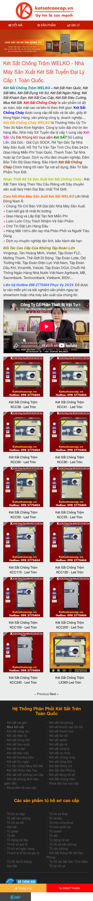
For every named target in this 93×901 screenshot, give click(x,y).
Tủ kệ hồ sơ (57, 866)
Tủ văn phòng (58, 848)
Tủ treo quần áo (60, 827)
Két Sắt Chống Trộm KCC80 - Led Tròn (69, 459)
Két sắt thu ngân (18, 761)
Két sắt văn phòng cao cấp (25, 774)
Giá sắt (12, 827)
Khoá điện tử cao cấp (21, 787)
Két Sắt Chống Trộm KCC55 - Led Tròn (69, 514)
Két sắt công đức (60, 761)
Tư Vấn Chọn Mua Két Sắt (25, 766)
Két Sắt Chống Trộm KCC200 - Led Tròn (69, 624)
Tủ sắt (53, 835)
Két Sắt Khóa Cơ (60, 766)
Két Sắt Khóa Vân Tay (22, 770)
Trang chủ (24, 888)
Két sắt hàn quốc (18, 744)
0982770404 (71, 888)
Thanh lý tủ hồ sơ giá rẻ (23, 853)
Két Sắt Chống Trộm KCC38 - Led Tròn (23, 404)
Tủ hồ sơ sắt (15, 822)
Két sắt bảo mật (18, 753)
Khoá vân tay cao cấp (64, 783)
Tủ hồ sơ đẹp (16, 814)
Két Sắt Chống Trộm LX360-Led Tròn (69, 679)
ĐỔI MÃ (16, 25)
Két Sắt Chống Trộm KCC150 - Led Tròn (23, 624)
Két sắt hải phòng (61, 722)
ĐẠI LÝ (75, 25)
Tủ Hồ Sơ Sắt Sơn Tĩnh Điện (68, 861)
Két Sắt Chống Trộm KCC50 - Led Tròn (23, 514)
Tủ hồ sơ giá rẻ (17, 844)
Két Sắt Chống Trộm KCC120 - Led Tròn (69, 569)
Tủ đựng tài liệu (17, 840)
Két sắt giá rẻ (58, 744)
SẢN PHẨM (48, 25)
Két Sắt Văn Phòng (62, 770)
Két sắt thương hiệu (20, 757)
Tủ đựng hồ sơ (59, 840)
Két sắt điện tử (17, 735)
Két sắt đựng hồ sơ (62, 774)
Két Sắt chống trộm (62, 779)
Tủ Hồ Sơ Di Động (19, 861)
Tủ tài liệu (55, 818)
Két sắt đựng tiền (18, 740)
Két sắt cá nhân (60, 753)
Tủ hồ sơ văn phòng (62, 844)
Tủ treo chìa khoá (61, 822)
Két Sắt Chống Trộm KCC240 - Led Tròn (23, 679)
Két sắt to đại (16, 748)
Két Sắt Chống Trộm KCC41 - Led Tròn (69, 404)
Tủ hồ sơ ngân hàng (20, 848)
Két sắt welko (58, 740)
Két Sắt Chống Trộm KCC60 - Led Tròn (23, 459)
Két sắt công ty (59, 748)
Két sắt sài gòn (17, 722)
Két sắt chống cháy (62, 757)
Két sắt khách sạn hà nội (66, 727)
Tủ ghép (12, 831)
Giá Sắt (12, 866)
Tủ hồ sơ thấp (58, 814)
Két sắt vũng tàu (18, 731)
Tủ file (11, 835)
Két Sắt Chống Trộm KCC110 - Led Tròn (23, 569)
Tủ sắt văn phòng (19, 818)
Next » (54, 694)
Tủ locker (55, 831)
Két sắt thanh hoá (61, 731)
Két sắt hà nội (58, 735)
